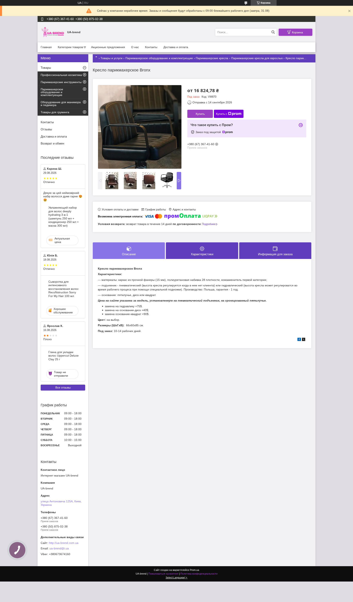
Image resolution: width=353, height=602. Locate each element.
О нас (135, 47)
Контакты (151, 47)
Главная (46, 47)
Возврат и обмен (52, 143)
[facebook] (299, 340)
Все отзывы (63, 387)
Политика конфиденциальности (199, 573)
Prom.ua (194, 570)
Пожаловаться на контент (163, 573)
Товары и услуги (111, 58)
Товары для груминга (55, 112)
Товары (46, 67)
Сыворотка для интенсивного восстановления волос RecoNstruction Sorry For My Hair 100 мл (63, 289)
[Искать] (273, 32)
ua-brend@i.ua (59, 548)
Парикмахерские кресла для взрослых (257, 58)
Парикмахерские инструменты (61, 82)
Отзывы (46, 129)
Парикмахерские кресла (212, 58)
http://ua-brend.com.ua (63, 542)
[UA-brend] (53, 32)
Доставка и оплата (175, 47)
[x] (303, 340)
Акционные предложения (108, 47)
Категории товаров (70, 47)
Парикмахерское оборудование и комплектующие (159, 58)
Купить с (221, 113)
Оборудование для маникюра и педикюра (61, 104)
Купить (200, 113)
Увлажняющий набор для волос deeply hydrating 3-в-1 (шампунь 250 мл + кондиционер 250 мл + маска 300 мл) (63, 216)
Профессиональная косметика (61, 75)
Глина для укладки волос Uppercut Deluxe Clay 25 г (63, 355)
